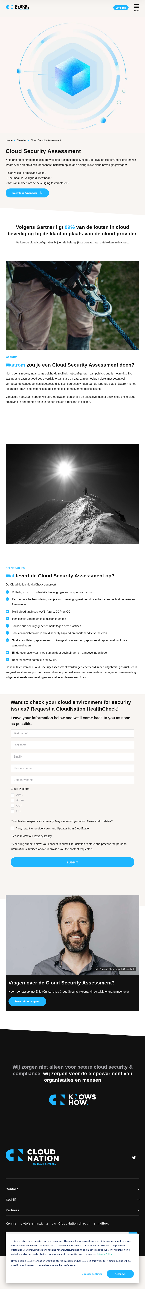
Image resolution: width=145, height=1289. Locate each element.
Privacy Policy (104, 1254)
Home (9, 140)
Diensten (22, 140)
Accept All (120, 1273)
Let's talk (120, 7)
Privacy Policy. (43, 836)
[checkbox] (72, 803)
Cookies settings (92, 1273)
